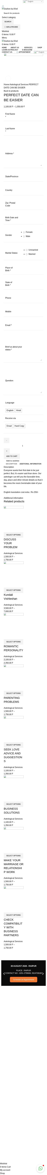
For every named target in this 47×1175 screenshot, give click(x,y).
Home (7, 84)
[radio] (10, 410)
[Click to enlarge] (8, 78)
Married (31, 254)
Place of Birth (9, 269)
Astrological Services (19, 84)
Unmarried (33, 250)
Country (8, 190)
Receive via (10, 418)
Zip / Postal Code (10, 204)
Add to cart (11, 456)
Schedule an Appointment (23, 979)
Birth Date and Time (11, 218)
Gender (8, 235)
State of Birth (8, 283)
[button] (4, 973)
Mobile (8, 311)
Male (27, 236)
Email (8, 325)
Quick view (7, 529)
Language (9, 403)
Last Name (10, 130)
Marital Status (11, 253)
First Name (10, 115)
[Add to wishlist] (14, 529)
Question (9, 380)
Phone (8, 298)
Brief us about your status (13, 348)
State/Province (11, 176)
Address (9, 153)
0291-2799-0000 (12, 27)
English (30, 1)
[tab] (11, 464)
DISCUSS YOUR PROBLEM (10, 543)
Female (29, 232)
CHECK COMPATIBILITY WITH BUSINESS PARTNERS (13, 927)
